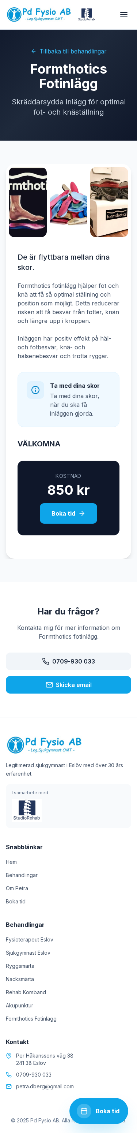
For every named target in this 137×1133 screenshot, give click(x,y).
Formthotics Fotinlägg (31, 1018)
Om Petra (17, 888)
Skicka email (74, 684)
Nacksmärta (20, 979)
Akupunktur (19, 1005)
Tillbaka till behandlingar (73, 51)
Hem (11, 862)
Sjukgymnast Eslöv (28, 953)
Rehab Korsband (26, 992)
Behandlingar (22, 875)
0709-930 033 (73, 661)
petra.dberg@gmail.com (45, 1086)
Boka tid (63, 513)
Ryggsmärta (20, 966)
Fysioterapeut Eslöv (29, 939)
